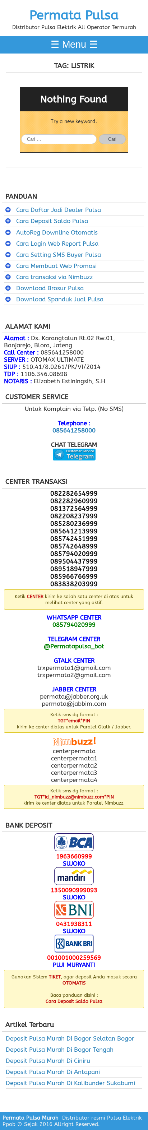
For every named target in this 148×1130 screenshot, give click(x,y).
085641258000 (74, 430)
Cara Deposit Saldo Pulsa (52, 220)
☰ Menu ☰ (74, 44)
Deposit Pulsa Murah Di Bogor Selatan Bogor (70, 1038)
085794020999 (74, 624)
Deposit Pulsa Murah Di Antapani (53, 1071)
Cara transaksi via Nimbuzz (54, 277)
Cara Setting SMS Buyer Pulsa (58, 254)
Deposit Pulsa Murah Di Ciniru (48, 1060)
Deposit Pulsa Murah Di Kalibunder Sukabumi (70, 1083)
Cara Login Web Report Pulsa (57, 243)
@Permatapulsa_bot (74, 646)
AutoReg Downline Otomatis (57, 232)
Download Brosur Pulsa (50, 288)
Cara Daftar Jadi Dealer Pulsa (58, 209)
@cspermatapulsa (74, 465)
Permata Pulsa (74, 15)
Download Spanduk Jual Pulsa (59, 299)
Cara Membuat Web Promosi (56, 265)
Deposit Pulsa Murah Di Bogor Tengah (60, 1049)
